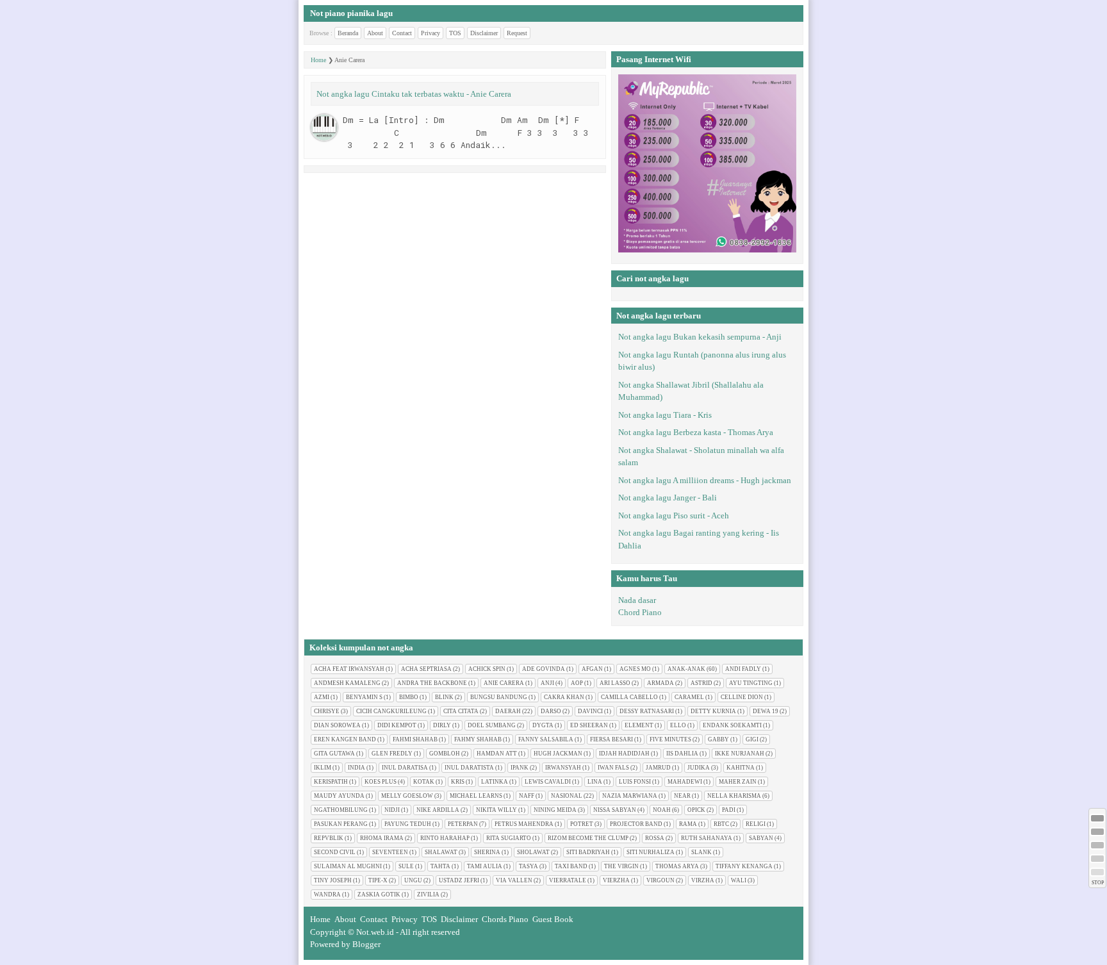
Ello (678, 725)
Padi (728, 810)
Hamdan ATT (497, 753)
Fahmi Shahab (415, 739)
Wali (738, 880)
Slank (701, 852)
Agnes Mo (635, 669)
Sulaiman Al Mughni (348, 866)
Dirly (442, 725)
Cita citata (461, 711)
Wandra (327, 894)
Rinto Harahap (445, 838)
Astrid (701, 683)
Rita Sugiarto (508, 838)
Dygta (543, 725)
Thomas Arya (677, 866)
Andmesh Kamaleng (347, 683)
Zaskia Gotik (378, 894)
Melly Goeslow (407, 796)
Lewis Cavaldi (548, 782)
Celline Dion (742, 697)
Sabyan (761, 838)
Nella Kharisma (734, 796)
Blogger (366, 944)
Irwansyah (563, 767)
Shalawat (441, 852)
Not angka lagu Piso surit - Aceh (673, 515)
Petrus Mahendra (524, 824)
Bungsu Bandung (498, 697)
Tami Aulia (484, 866)
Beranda (348, 33)
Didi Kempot (396, 725)
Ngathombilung (341, 810)
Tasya (528, 866)
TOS (455, 33)
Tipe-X (378, 880)
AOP (577, 683)
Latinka (494, 782)
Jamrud (658, 767)
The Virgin (621, 866)
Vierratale (567, 880)
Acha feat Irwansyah (349, 669)
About (375, 33)
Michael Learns (476, 796)
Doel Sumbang (492, 725)
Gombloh (444, 753)
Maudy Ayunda (339, 796)
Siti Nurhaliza (651, 852)
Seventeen (390, 852)
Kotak (423, 782)
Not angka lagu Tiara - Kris (665, 415)
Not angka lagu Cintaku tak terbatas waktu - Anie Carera (413, 94)
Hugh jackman (558, 753)
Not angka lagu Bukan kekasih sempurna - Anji (700, 337)
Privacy (430, 33)
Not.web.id (375, 932)
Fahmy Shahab (478, 739)
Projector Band (636, 824)
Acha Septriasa (426, 669)
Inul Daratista (469, 767)
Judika (698, 767)
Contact (402, 33)
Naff (526, 796)
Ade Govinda (543, 669)
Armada (660, 683)
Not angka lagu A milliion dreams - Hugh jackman (704, 480)
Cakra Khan (564, 697)
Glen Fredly (392, 753)
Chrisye (327, 711)
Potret (581, 824)
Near (682, 796)
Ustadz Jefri (459, 880)
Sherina (487, 852)
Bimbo (408, 697)
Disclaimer (484, 33)
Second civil (335, 852)
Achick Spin (486, 669)
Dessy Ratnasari (646, 711)
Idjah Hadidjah (624, 753)
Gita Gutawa (334, 753)
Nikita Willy (496, 810)
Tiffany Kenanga (744, 866)
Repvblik (328, 838)
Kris (457, 782)
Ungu (413, 880)
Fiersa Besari (611, 739)
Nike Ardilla (437, 810)
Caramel (689, 697)
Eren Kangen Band (345, 739)
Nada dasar (637, 600)
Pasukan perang (341, 824)
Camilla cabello (629, 697)
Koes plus (381, 782)
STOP (1098, 883)
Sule (406, 866)
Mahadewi (685, 782)
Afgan (592, 669)
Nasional (566, 796)
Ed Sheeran (589, 725)
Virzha (702, 880)
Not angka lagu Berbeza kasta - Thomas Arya (695, 432)
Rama (688, 824)
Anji (547, 683)
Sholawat (533, 852)
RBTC (721, 824)
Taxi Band (571, 866)
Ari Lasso (615, 683)
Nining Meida (555, 810)
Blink (444, 697)
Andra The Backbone (432, 683)
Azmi (321, 697)
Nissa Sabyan (614, 810)
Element (639, 725)
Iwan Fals (613, 767)
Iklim (322, 767)
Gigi (752, 739)
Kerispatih (331, 782)
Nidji (392, 810)
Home (318, 59)
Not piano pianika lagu (351, 13)
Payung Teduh (407, 824)
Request (517, 33)
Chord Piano (640, 612)
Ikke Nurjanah (739, 753)
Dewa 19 (765, 711)
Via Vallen (514, 880)
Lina (594, 782)
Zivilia (428, 894)
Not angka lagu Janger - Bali (667, 497)
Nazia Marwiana (629, 796)
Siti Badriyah (588, 852)
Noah (662, 810)
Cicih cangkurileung (391, 711)
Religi (756, 824)
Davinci (590, 711)
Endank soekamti (732, 725)
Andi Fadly (743, 669)
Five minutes (670, 739)
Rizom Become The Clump (588, 838)
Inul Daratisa (405, 767)
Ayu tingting (751, 683)
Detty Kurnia (713, 711)
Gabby (718, 739)
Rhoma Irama (382, 838)
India (356, 767)
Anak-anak (686, 669)
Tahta (440, 866)
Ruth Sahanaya (706, 838)
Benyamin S (364, 697)
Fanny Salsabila (545, 739)
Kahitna (740, 767)
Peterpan (463, 824)
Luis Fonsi (635, 782)
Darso (551, 711)
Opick (696, 810)
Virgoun (660, 880)
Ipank (520, 767)
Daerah (508, 711)
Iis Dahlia (682, 753)
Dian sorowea (337, 725)
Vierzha (616, 880)
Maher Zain (738, 782)
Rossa (654, 838)
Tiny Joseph (333, 880)
